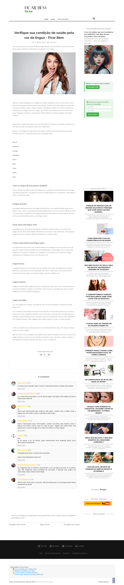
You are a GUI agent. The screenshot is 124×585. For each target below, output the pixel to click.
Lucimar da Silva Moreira (27, 394)
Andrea (20, 435)
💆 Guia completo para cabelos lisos (25, 569)
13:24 (38, 465)
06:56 (29, 450)
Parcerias (66, 553)
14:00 (25, 435)
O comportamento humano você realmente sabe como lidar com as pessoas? (99, 297)
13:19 (30, 421)
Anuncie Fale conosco (79, 553)
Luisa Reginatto (24, 479)
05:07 (38, 394)
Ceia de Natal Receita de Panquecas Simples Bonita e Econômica (99, 469)
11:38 (28, 406)
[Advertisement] (97, 152)
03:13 (28, 383)
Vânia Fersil (22, 383)
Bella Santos (22, 450)
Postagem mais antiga (71, 524)
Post (41, 553)
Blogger (103, 489)
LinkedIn (81, 546)
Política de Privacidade (52, 553)
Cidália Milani (23, 421)
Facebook (68, 546)
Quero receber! (92, 114)
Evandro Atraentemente (27, 465)
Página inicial (44, 524)
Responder (21, 389)
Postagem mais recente (17, 524)
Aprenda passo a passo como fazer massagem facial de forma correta (98, 353)
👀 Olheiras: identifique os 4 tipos (24, 571)
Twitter (43, 546)
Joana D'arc (22, 406)
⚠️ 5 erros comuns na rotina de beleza (25, 572)
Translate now (92, 87)
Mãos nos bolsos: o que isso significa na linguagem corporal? (98, 440)
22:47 (32, 479)
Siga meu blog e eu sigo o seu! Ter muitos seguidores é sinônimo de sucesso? (99, 267)
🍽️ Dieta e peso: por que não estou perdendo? (28, 574)
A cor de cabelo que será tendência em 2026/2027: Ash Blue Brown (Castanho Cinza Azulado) (98, 34)
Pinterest (55, 546)
